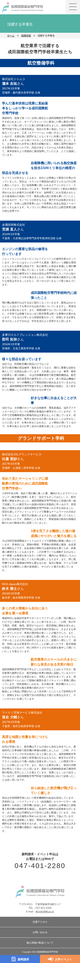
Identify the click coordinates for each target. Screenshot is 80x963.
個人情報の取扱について (40, 942)
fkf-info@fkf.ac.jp (45, 911)
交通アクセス (40, 921)
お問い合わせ (40, 932)
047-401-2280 (40, 865)
